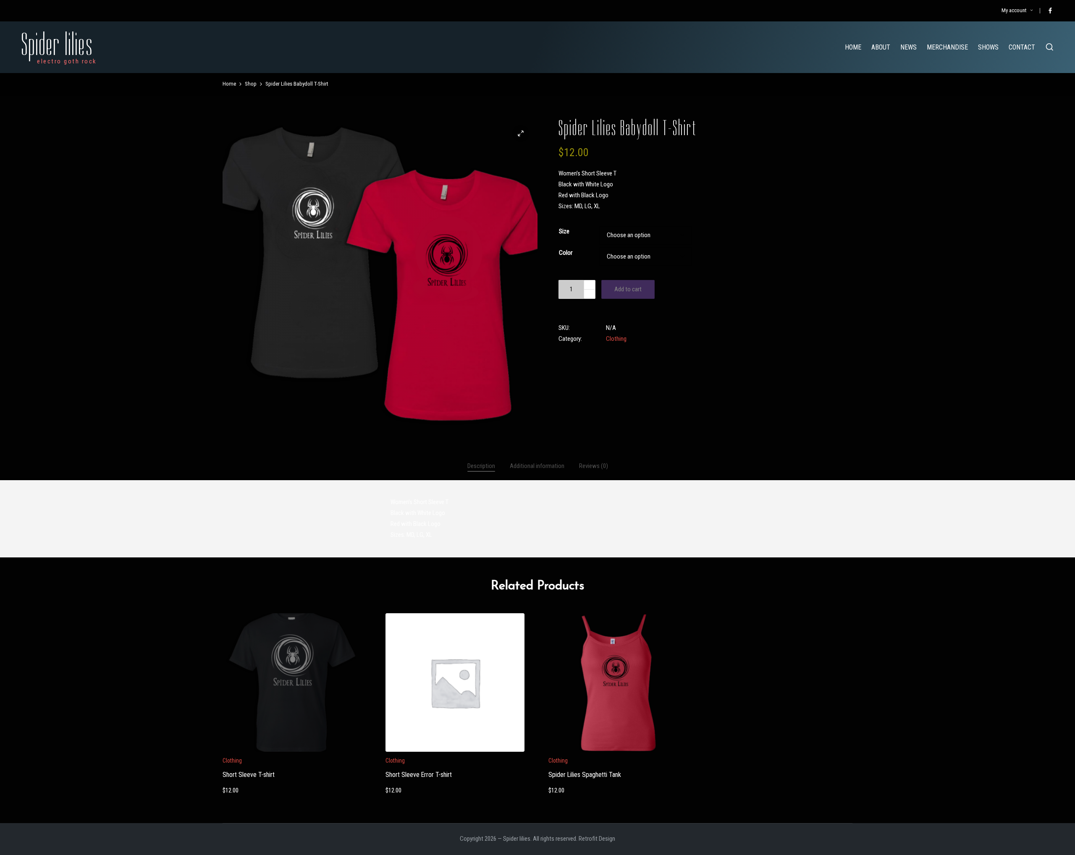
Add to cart (628, 289)
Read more (617, 751)
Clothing (616, 339)
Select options (291, 751)
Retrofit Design (597, 838)
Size (564, 231)
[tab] (481, 466)
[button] (520, 133)
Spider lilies (57, 44)
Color (565, 252)
